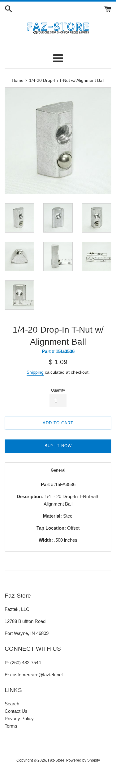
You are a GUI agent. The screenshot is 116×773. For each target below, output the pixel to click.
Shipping (35, 372)
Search (12, 703)
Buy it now (58, 445)
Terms (11, 726)
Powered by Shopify (83, 760)
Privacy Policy (19, 718)
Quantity (58, 390)
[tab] (58, 470)
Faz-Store (56, 760)
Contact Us (16, 711)
